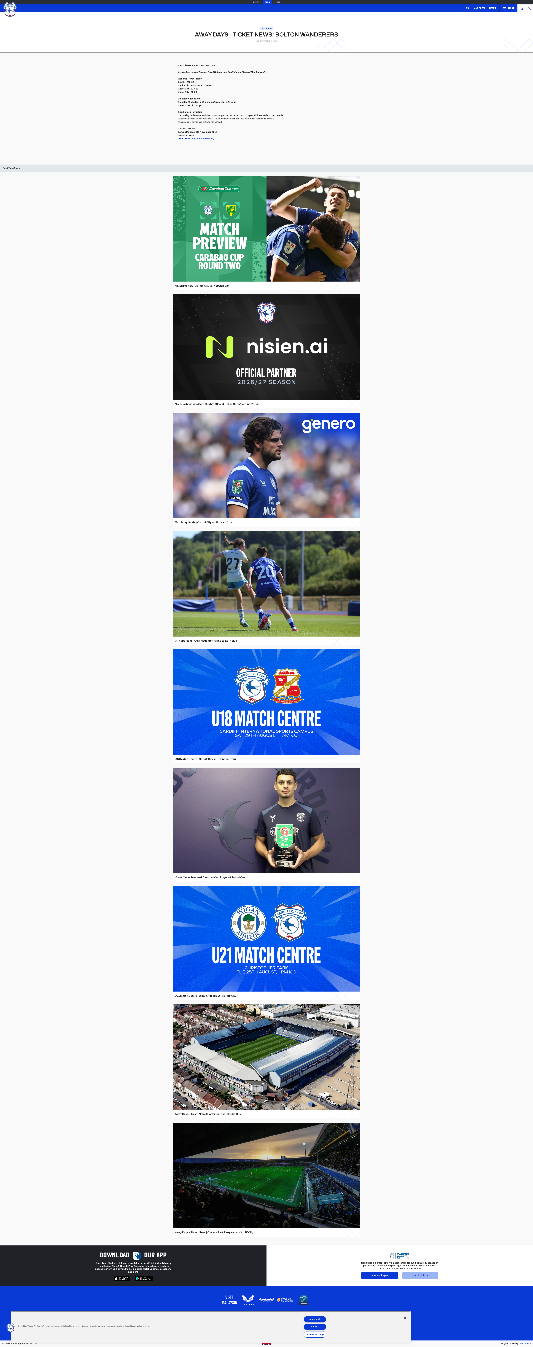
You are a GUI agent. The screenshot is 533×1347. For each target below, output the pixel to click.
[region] (211, 1327)
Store (277, 2)
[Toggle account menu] (529, 8)
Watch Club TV (420, 1275)
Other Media (525, 1344)
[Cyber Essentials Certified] (303, 1300)
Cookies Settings (315, 1334)
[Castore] (248, 1300)
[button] (10, 1327)
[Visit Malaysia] (229, 1300)
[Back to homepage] (9, 9)
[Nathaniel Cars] (266, 1300)
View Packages (379, 1275)
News (492, 8)
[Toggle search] (521, 8)
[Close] (405, 1318)
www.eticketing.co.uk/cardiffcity (196, 138)
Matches (479, 8)
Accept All (314, 1319)
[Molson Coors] (285, 1300)
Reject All (315, 1327)
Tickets (257, 2)
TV (467, 8)
